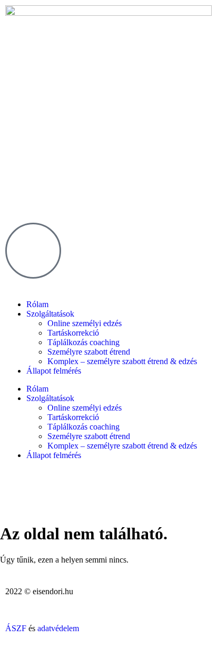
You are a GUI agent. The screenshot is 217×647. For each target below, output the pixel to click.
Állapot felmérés (53, 370)
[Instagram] (18, 492)
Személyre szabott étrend (88, 351)
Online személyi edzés (84, 323)
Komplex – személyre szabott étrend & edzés (122, 361)
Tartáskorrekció (73, 332)
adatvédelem (58, 628)
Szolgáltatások (50, 313)
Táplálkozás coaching (83, 342)
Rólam (37, 304)
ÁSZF (15, 628)
